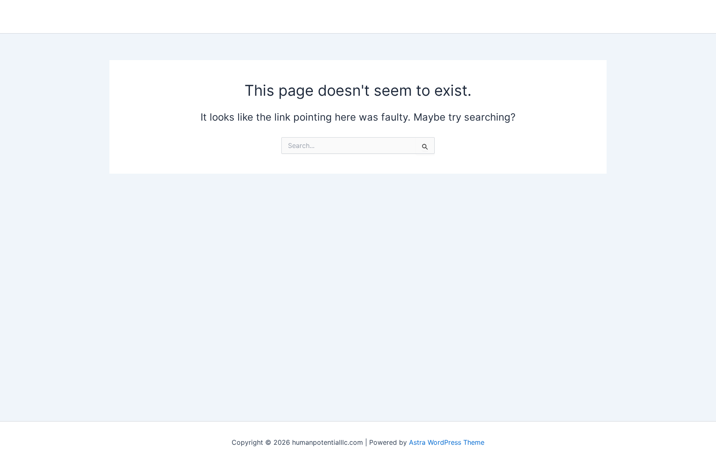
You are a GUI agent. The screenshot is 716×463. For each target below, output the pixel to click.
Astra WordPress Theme (446, 442)
